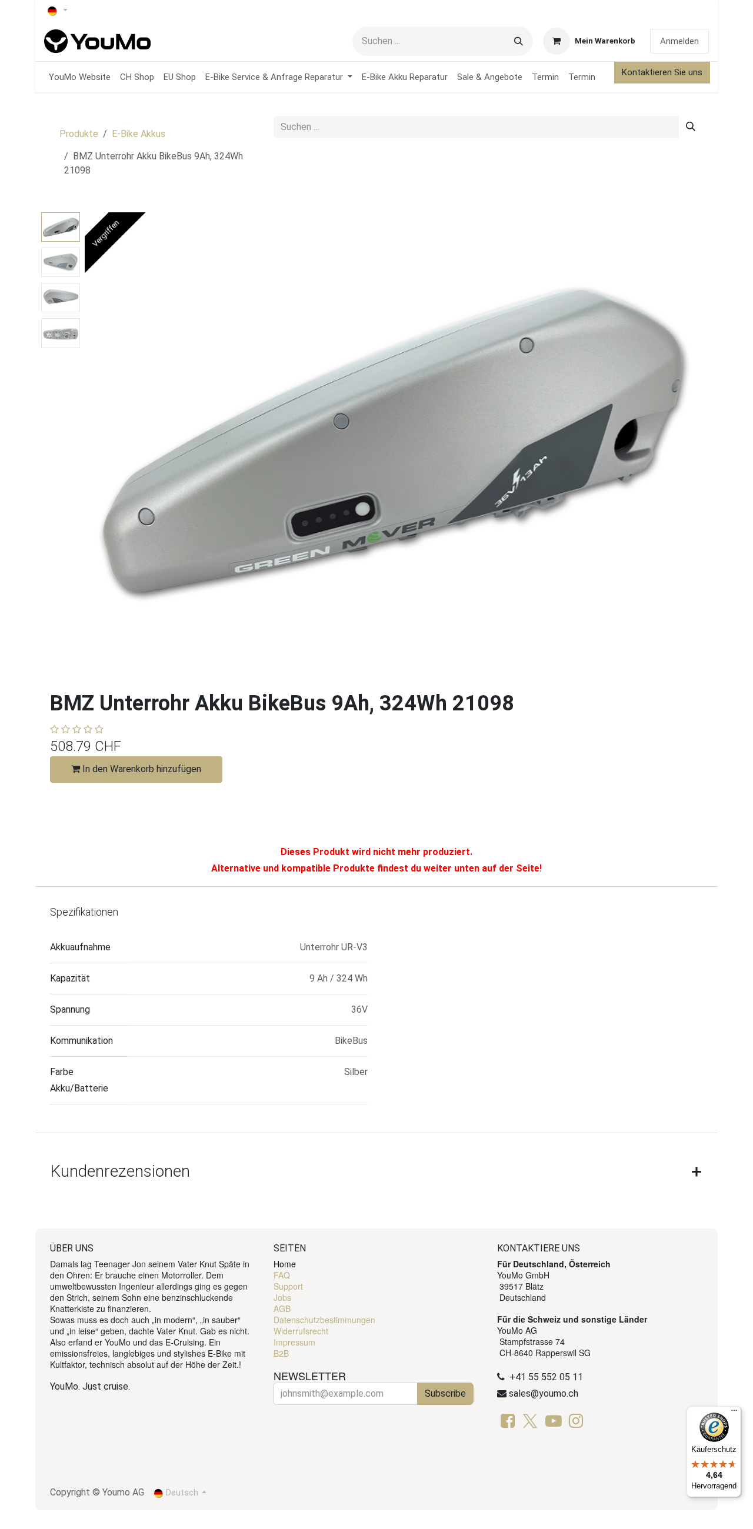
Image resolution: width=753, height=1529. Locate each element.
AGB (282, 1308)
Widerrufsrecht (301, 1331)
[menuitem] (79, 77)
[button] (115, 440)
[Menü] (734, 1413)
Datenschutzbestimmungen (324, 1320)
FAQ (282, 1275)
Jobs (282, 1297)
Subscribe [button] (445, 1393)
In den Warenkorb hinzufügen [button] (140, 768)
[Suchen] (518, 41)
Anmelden (679, 41)
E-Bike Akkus (138, 133)
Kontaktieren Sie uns (662, 72)
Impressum (294, 1342)
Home (285, 1264)
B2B (281, 1353)
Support (288, 1286)
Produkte (78, 133)
